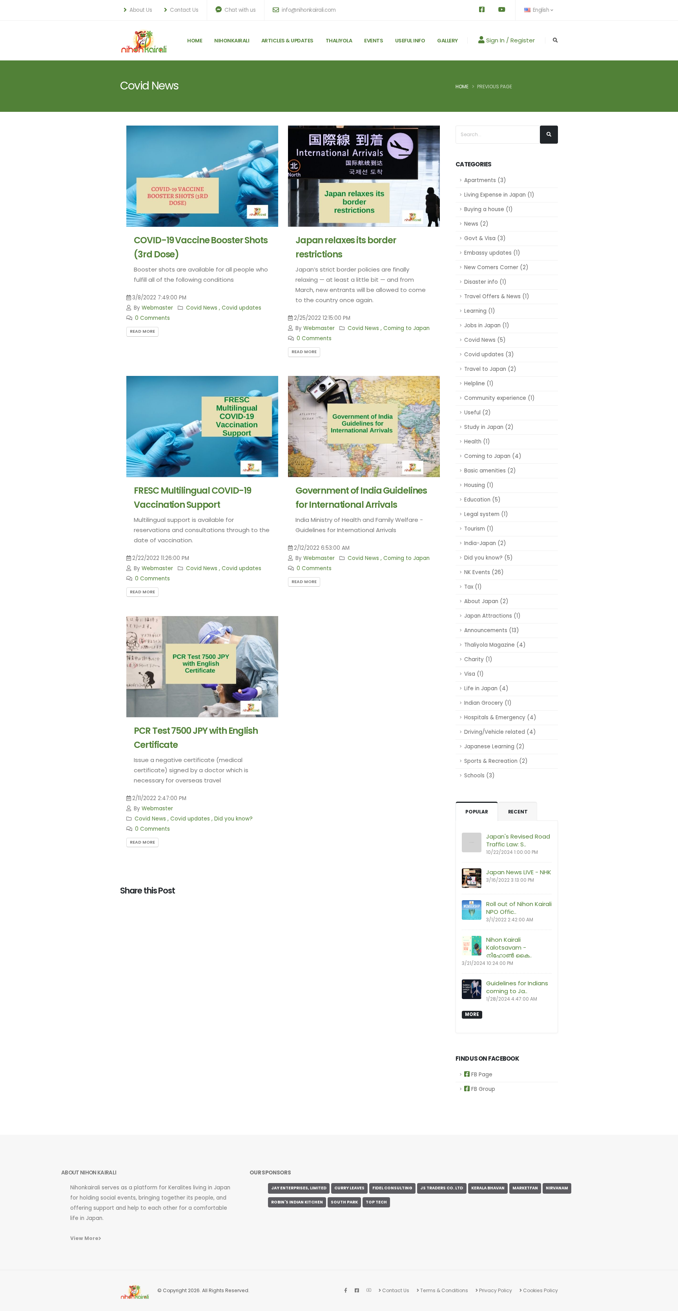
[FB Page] (345, 1290)
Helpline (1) (478, 383)
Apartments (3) (485, 180)
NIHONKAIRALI (231, 40)
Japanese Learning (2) (494, 746)
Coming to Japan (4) (492, 456)
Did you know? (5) (488, 558)
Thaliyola (339, 40)
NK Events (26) (483, 572)
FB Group (482, 1089)
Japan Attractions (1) (492, 616)
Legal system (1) (486, 514)
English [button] (540, 10)
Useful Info (410, 40)
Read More (142, 331)
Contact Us (395, 1290)
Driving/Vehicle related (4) (500, 732)
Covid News (201, 308)
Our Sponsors (270, 1172)
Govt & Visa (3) (484, 238)
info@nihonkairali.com (308, 10)
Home (194, 40)
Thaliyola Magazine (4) (494, 645)
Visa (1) (473, 674)
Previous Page (494, 86)
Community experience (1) (499, 398)
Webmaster (157, 308)
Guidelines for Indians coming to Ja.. (517, 987)
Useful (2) (477, 412)
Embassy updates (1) (492, 253)
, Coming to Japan (405, 328)
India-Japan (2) (485, 543)
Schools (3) (479, 775)
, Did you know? (232, 818)
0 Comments (152, 318)
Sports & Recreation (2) (495, 761)
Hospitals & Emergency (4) (500, 717)
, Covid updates (240, 308)
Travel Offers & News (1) (496, 296)
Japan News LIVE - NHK (518, 872)
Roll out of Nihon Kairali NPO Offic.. (519, 908)
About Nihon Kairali (88, 1172)
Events (373, 40)
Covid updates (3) (489, 354)
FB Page (481, 1074)
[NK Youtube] (368, 1290)
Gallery (447, 40)
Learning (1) (479, 311)
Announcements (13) (491, 630)
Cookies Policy (540, 1290)
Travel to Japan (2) (490, 369)
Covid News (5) (484, 340)
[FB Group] (357, 1290)
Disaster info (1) (485, 282)
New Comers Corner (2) (496, 267)
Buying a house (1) (488, 209)
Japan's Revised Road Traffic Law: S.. (518, 840)
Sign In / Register (510, 40)
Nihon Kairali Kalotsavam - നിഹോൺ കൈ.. (509, 947)
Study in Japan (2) (488, 427)
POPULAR (476, 811)
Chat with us (239, 10)
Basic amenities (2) (490, 470)
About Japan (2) (486, 601)
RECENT (518, 811)
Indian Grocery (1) (487, 703)
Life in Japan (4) (486, 688)
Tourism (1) (478, 528)
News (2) (476, 224)
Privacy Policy (495, 1290)
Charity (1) (478, 659)
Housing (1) (478, 485)
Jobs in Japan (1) (486, 325)
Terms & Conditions (443, 1290)
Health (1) (477, 441)
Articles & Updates (287, 40)
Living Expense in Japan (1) (499, 195)
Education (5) (482, 499)
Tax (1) (472, 587)
